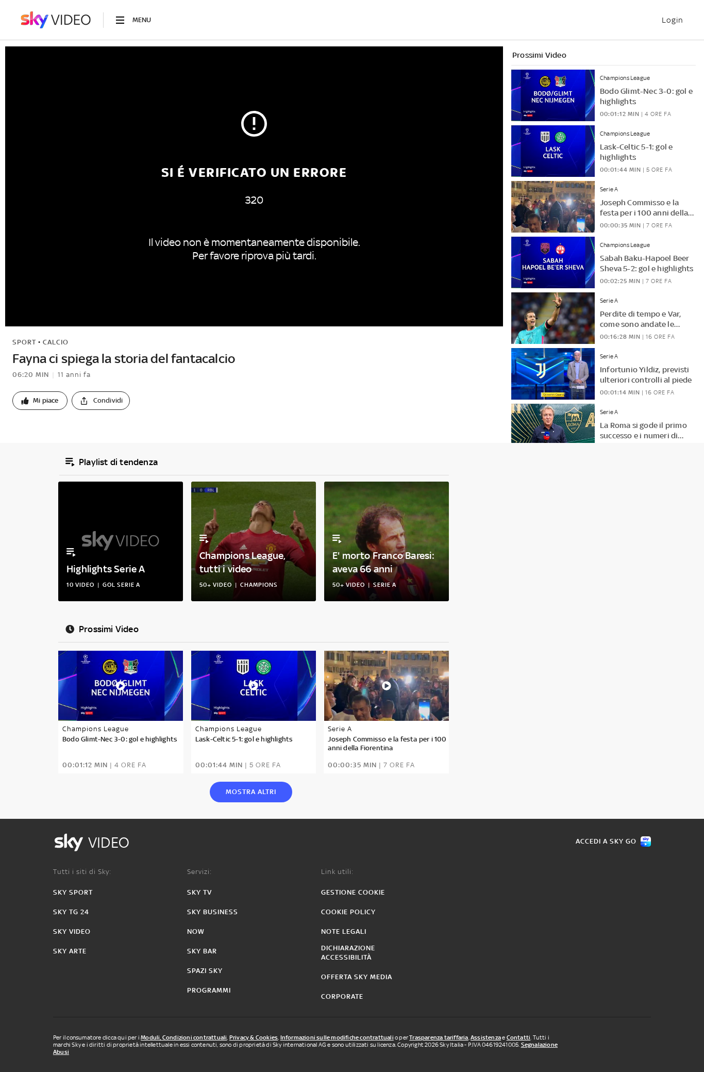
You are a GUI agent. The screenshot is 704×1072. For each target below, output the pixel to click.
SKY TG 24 (71, 912)
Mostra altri (251, 792)
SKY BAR (202, 951)
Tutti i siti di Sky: (82, 872)
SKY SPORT (73, 892)
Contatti (519, 1037)
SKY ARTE (70, 951)
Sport (24, 342)
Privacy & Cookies (253, 1037)
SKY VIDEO (72, 931)
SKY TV (199, 892)
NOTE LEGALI (343, 931)
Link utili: (337, 872)
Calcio (56, 342)
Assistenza (486, 1037)
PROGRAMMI (209, 990)
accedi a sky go (606, 841)
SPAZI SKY (205, 971)
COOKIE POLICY (348, 912)
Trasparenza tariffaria (438, 1037)
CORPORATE (342, 996)
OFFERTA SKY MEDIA (356, 977)
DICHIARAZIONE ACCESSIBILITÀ (348, 952)
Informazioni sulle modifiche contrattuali (337, 1037)
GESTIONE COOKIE (353, 892)
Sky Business (212, 912)
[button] (40, 400)
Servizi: (199, 872)
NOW (196, 931)
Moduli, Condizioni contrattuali (184, 1037)
